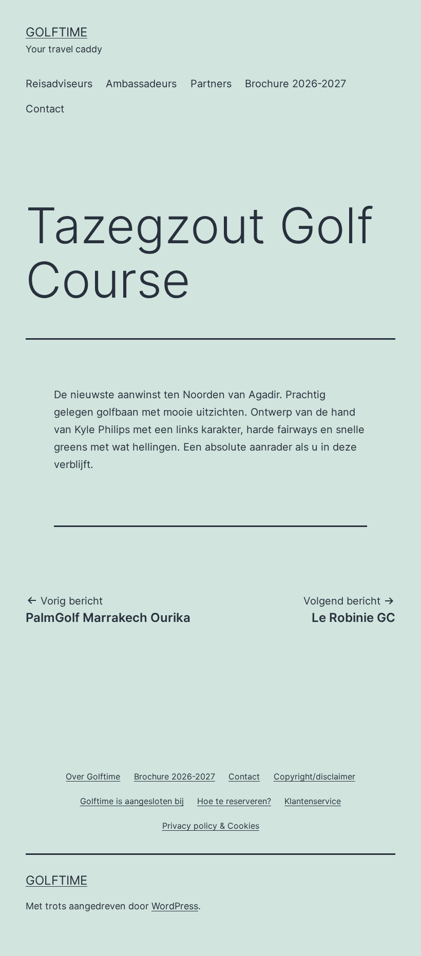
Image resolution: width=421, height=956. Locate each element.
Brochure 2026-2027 (295, 83)
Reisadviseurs (59, 83)
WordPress (174, 906)
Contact (45, 109)
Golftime (56, 32)
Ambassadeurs (141, 83)
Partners (211, 83)
